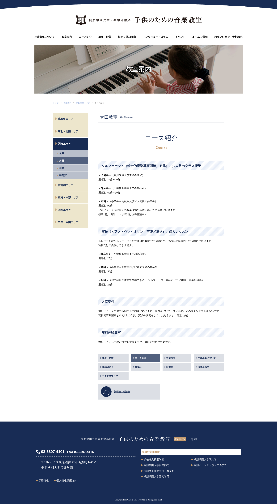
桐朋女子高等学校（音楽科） (160, 471)
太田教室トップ (83, 103)
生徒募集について (44, 36)
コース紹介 (85, 36)
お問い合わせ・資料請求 (228, 36)
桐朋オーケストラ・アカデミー (212, 465)
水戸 (61, 153)
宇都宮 (63, 175)
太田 (61, 160)
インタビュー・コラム (155, 36)
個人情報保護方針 (66, 480)
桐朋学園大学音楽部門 (156, 465)
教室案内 (67, 36)
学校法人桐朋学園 (154, 459)
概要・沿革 (104, 36)
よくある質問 (200, 36)
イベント (180, 36)
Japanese (180, 439)
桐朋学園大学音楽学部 (156, 476)
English (193, 439)
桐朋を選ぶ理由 (127, 36)
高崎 (61, 168)
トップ (56, 103)
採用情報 (43, 480)
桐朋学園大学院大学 (205, 459)
